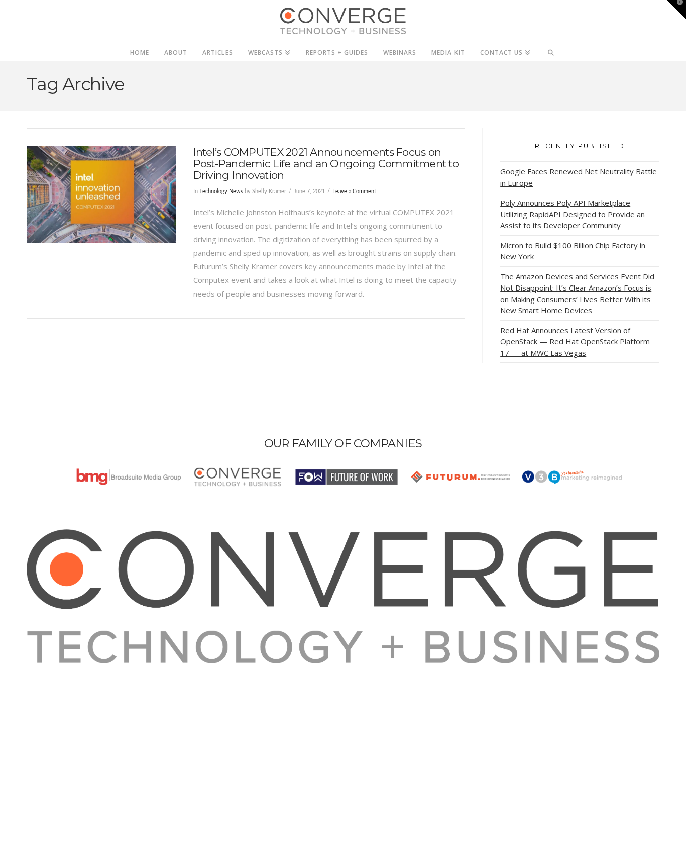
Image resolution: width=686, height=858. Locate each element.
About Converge (67, 670)
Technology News (221, 191)
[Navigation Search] (551, 50)
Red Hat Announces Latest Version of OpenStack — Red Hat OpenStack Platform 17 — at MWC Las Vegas (575, 341)
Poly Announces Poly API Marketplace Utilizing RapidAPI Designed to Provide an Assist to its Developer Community (572, 214)
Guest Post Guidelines (78, 724)
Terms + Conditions (73, 697)
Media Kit (55, 684)
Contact (52, 738)
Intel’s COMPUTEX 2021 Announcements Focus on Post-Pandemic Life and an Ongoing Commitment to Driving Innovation (326, 163)
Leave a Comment (354, 191)
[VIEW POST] (101, 194)
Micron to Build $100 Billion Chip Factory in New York (572, 251)
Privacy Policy (62, 711)
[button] (676, 9)
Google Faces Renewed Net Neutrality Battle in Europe (578, 177)
